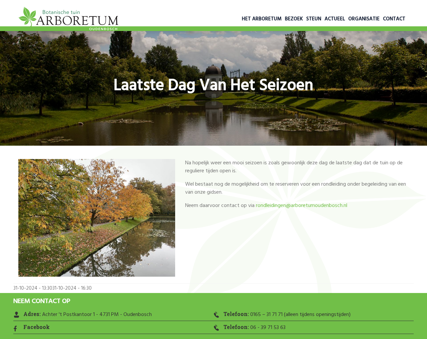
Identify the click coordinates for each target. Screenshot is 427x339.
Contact (394, 19)
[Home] (68, 20)
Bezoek (294, 19)
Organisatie (364, 19)
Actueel (335, 19)
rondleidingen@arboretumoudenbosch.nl (301, 205)
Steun (313, 19)
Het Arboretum (262, 19)
